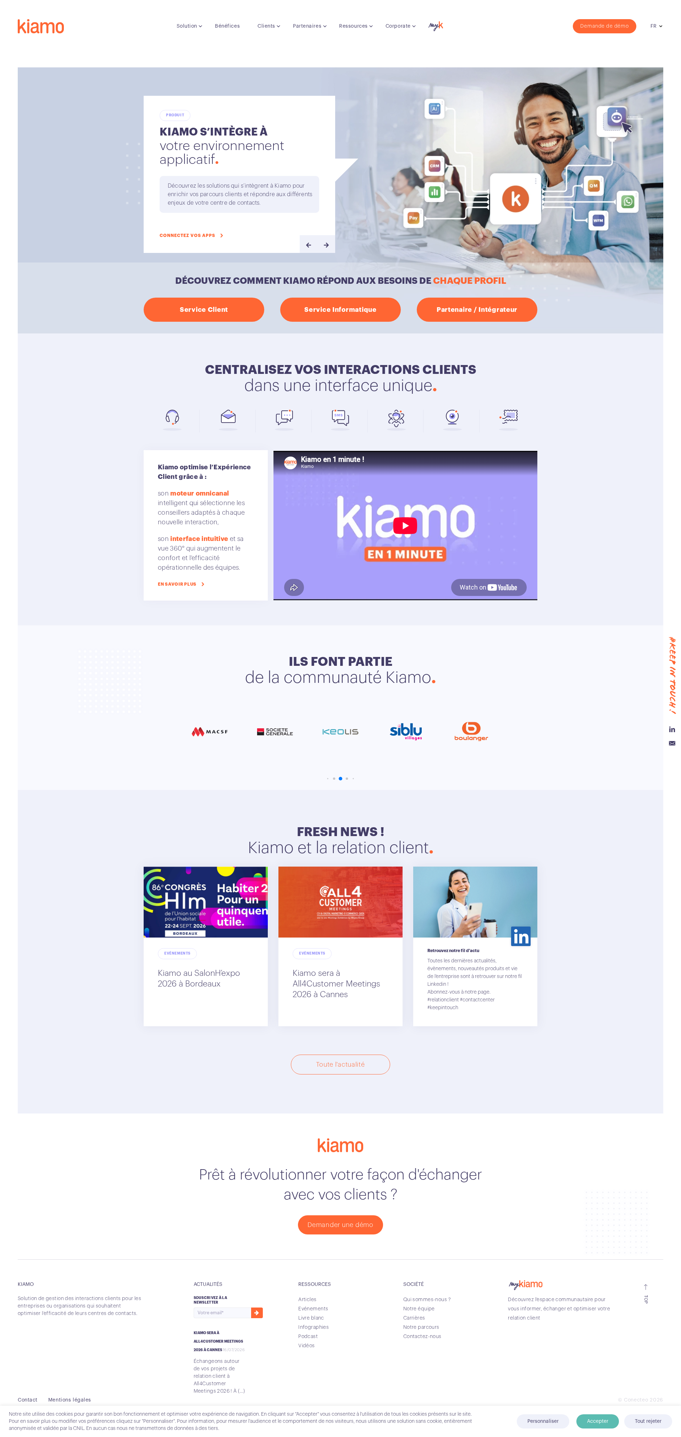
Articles (307, 1299)
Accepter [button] (597, 1421)
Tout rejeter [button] (648, 1421)
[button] (327, 778)
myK (435, 24)
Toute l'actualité (340, 1064)
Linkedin (672, 729)
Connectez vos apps (187, 235)
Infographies (313, 1327)
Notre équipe (419, 1308)
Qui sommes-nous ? (427, 1299)
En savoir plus (177, 584)
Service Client (204, 309)
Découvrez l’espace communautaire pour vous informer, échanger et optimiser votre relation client (559, 1309)
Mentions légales (69, 1400)
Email (672, 743)
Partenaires (307, 26)
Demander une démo (340, 1225)
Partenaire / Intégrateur (477, 309)
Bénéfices (227, 26)
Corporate (398, 26)
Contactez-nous (422, 1336)
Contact (28, 1400)
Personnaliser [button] (543, 1421)
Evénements (313, 1308)
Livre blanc (311, 1318)
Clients (266, 26)
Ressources (353, 26)
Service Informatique (340, 309)
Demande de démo (604, 26)
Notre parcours (421, 1327)
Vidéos (306, 1345)
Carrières (414, 1318)
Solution (187, 26)
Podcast (308, 1336)
